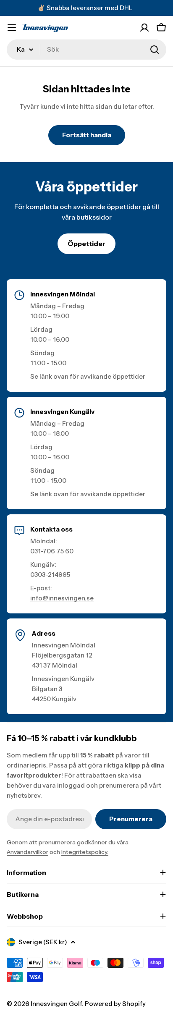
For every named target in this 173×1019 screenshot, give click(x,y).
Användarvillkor (27, 852)
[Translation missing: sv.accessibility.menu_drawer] (12, 28)
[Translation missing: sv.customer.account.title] (144, 28)
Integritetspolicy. (84, 852)
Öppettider (86, 243)
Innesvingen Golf (56, 1004)
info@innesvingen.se (62, 598)
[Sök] (154, 50)
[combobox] (86, 49)
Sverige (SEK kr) (42, 942)
